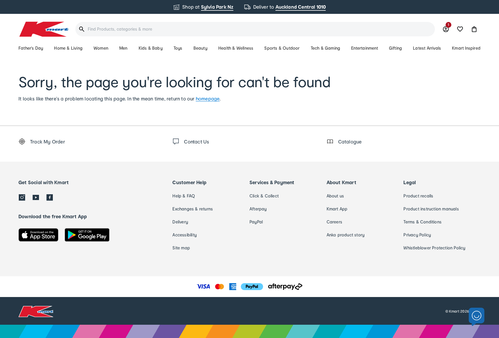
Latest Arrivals (427, 48)
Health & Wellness (235, 48)
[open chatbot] (476, 317)
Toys (178, 48)
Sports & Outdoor (281, 48)
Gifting (395, 48)
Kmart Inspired (466, 48)
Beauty (200, 48)
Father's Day (30, 48)
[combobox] (255, 29)
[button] (474, 29)
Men (123, 48)
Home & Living (68, 48)
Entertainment (364, 48)
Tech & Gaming (325, 48)
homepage (208, 98)
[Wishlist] (460, 29)
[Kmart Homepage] (43, 29)
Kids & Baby (151, 48)
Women (101, 48)
